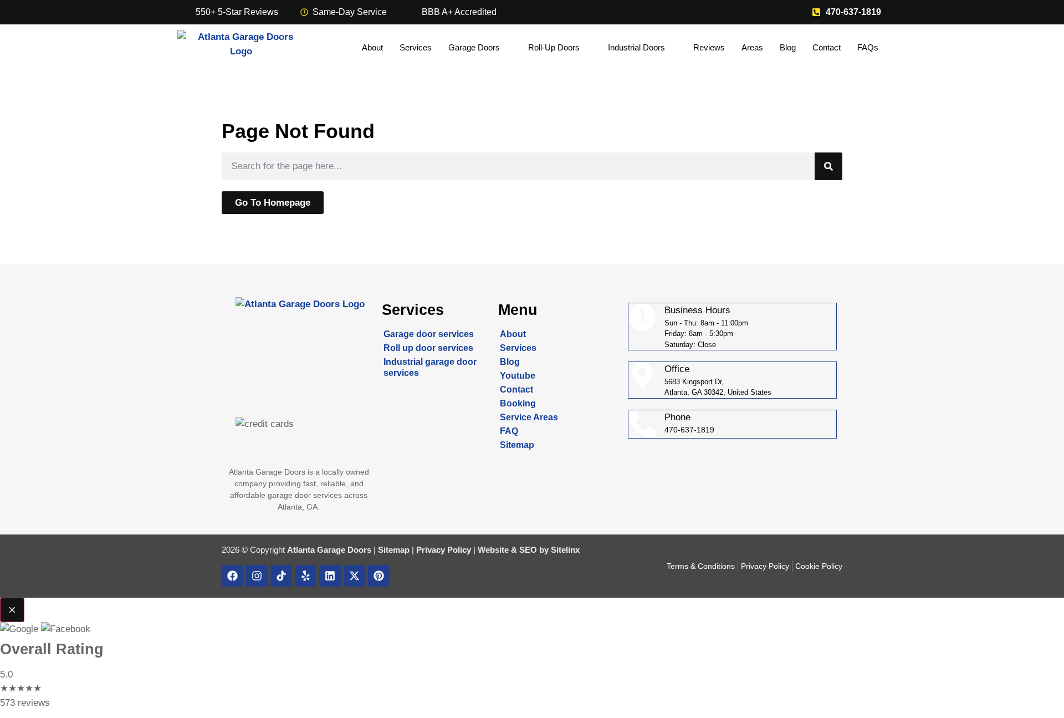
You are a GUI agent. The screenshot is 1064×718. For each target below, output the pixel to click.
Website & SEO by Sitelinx (529, 549)
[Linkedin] (330, 576)
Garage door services (428, 334)
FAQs (867, 47)
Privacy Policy (443, 549)
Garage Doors (474, 47)
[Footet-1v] (281, 576)
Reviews (709, 47)
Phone (677, 417)
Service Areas (529, 417)
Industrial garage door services (430, 367)
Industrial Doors (636, 47)
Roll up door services (428, 348)
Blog (788, 47)
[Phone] (642, 424)
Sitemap (517, 445)
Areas (752, 47)
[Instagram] (257, 576)
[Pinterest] (379, 576)
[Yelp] (305, 576)
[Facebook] (232, 576)
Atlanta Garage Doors (329, 549)
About (372, 47)
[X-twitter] (354, 576)
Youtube (517, 375)
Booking (518, 403)
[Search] (828, 166)
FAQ (509, 431)
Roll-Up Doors (554, 47)
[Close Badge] (12, 610)
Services (416, 47)
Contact (826, 47)
